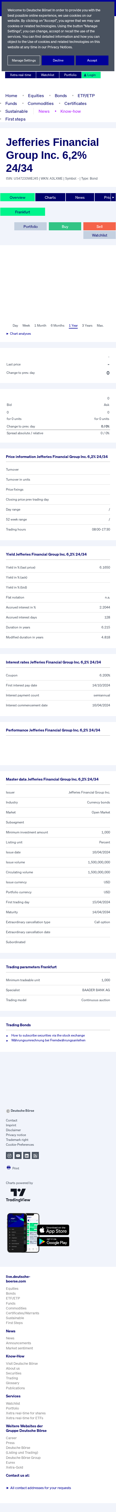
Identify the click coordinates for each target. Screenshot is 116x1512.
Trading (12, 1378)
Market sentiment (19, 1348)
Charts (50, 197)
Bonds (61, 95)
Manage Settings (24, 60)
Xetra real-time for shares (26, 1413)
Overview (17, 197)
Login (91, 75)
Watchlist (47, 75)
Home (11, 95)
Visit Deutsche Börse (22, 1363)
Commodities (41, 103)
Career (11, 1438)
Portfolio (70, 75)
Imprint (11, 1125)
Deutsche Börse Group (23, 1457)
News (44, 111)
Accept (92, 60)
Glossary (12, 1383)
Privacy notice (16, 1135)
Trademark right (17, 1140)
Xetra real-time (20, 75)
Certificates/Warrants (22, 1313)
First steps (15, 119)
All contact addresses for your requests (38, 1488)
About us (13, 1368)
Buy (65, 226)
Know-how (70, 111)
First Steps (14, 1323)
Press (10, 1443)
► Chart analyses (18, 333)
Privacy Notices (59, 47)
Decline (58, 60)
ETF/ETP (86, 95)
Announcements (18, 1343)
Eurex (10, 1462)
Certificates (75, 103)
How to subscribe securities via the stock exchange (48, 1035)
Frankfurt (22, 211)
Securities (13, 1373)
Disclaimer (13, 1130)
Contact (11, 1120)
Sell (100, 226)
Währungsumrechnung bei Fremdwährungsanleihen (48, 1040)
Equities (36, 95)
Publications (15, 1388)
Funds (11, 103)
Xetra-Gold (14, 1467)
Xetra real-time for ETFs (24, 1418)
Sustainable (16, 111)
